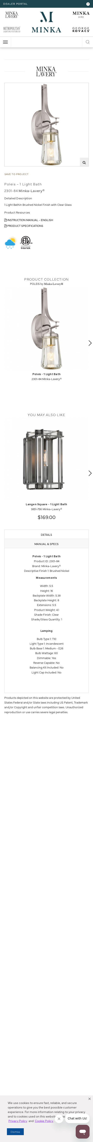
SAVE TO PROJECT (17, 174)
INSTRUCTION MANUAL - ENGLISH (30, 220)
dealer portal (15, 3)
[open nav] (5, 42)
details (46, 534)
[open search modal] (87, 41)
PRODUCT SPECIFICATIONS (25, 225)
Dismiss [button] (15, 1131)
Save (11, 86)
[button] (89, 1098)
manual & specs (46, 544)
